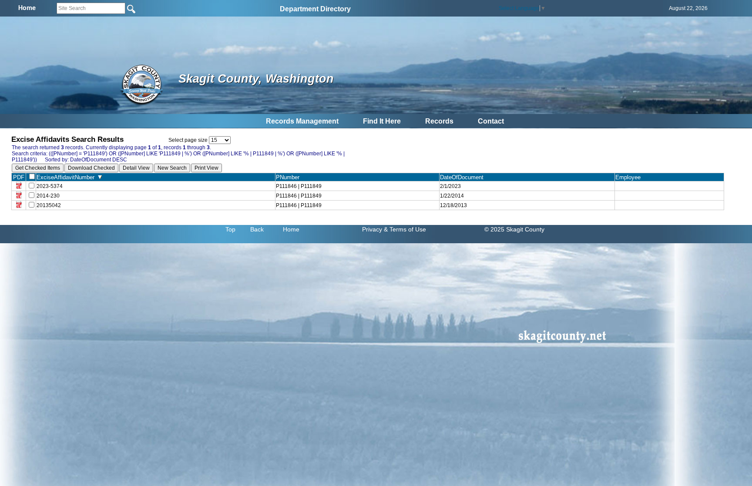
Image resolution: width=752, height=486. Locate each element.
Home (291, 229)
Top (230, 229)
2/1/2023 (450, 186)
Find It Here (382, 121)
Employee (629, 177)
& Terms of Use (405, 229)
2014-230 (48, 196)
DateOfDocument (463, 177)
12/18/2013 (453, 205)
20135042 (49, 205)
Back (257, 229)
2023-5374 (50, 186)
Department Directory (315, 9)
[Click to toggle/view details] (669, 186)
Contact (491, 121)
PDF (18, 177)
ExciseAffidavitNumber (67, 177)
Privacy (372, 229)
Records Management (302, 121)
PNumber (289, 177)
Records (439, 121)
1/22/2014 (452, 196)
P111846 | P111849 (299, 186)
